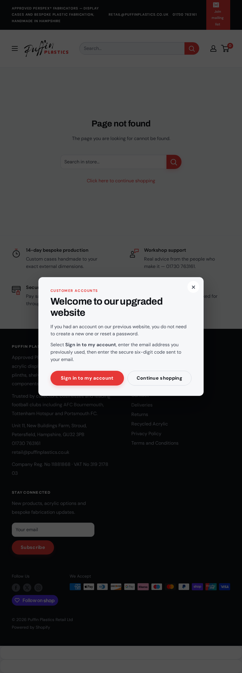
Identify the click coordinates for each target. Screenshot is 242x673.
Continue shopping (159, 378)
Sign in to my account (87, 378)
